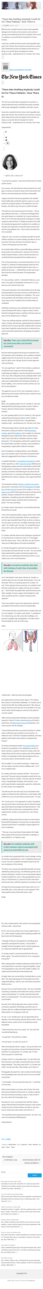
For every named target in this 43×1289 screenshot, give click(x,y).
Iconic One (10, 1280)
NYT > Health (6, 1139)
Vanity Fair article (25, 464)
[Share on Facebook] (5, 132)
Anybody (24, 1144)
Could (30, 1144)
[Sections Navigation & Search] (3, 57)
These (13, 1147)
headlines (18, 433)
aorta (30, 720)
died (3, 454)
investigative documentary (26, 461)
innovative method (29, 746)
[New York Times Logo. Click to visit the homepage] (21, 79)
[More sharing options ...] (7, 143)
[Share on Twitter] (6, 137)
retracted (14, 489)
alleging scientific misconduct (28, 484)
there (8, 1147)
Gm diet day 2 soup (9, 1160)
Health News (12, 1144)
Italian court (6, 492)
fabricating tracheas (19, 723)
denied (31, 487)
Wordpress (31, 1280)
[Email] (6, 140)
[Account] (3, 82)
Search (3, 1172)
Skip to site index (25, 70)
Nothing (35, 1144)
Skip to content (15, 70)
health (6, 25)
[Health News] (21, 9)
